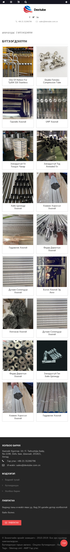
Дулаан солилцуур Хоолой (18, 291)
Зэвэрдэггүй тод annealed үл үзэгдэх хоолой (52, 166)
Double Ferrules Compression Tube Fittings (52, 82)
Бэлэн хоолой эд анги (52, 291)
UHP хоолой (52, 122)
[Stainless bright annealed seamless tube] (52, 146)
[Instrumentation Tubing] (52, 188)
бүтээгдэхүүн (25, 32)
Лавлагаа (13, 523)
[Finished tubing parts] (52, 272)
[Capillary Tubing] (18, 314)
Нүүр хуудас (8, 33)
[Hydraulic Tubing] (18, 230)
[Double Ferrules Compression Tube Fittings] (52, 62)
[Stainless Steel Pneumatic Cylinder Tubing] (52, 355)
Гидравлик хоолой (18, 247)
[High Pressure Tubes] (52, 230)
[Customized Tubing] (18, 104)
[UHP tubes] (52, 104)
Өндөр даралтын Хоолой (52, 249)
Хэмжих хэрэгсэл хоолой (52, 207)
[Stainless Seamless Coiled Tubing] (18, 146)
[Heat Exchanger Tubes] (18, 272)
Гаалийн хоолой (18, 122)
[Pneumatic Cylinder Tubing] (18, 188)
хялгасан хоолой (18, 331)
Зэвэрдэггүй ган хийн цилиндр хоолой (52, 376)
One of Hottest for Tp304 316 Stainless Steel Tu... (18, 82)
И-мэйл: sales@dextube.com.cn (23, 465)
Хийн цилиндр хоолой (18, 207)
